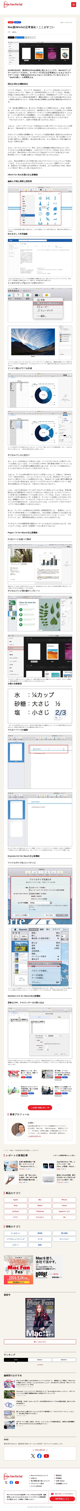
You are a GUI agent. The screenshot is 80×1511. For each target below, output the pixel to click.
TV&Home (40, 1211)
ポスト (12, 37)
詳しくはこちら (40, 1342)
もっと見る (64, 1155)
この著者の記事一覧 (34, 1136)
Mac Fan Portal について (39, 1475)
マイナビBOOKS (36, 1486)
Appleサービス (64, 1211)
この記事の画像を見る (40, 1107)
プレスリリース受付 (37, 1483)
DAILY (16, 1360)
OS (64, 1217)
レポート (17, 22)
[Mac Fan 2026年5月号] (40, 1317)
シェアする (20, 37)
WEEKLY (40, 1360)
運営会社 (59, 1475)
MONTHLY (64, 1360)
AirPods (15, 1211)
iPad (15, 1205)
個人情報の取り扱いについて (40, 1481)
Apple (10, 22)
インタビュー (15, 1233)
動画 (40, 1245)
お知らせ (34, 1478)
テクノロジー (64, 1239)
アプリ (15, 1217)
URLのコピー (31, 37)
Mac (40, 1200)
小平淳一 (14, 32)
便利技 (40, 1233)
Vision (64, 1205)
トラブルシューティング (15, 1239)
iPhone (64, 1200)
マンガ (40, 1239)
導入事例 (64, 1233)
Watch (40, 1205)
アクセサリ (40, 1217)
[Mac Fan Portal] (13, 4)
